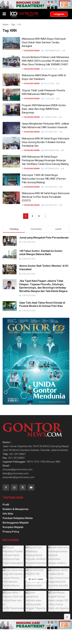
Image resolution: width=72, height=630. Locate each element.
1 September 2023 (51, 169)
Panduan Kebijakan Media (18, 518)
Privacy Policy (11, 531)
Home (5, 24)
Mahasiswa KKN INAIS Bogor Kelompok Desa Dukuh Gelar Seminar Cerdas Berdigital (44, 42)
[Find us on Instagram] (14, 487)
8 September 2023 (51, 150)
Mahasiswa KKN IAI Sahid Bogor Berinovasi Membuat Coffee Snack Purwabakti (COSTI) (45, 197)
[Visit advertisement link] (36, 4)
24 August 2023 (50, 205)
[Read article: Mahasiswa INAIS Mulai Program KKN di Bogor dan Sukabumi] (11, 80)
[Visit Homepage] (24, 14)
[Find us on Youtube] (31, 487)
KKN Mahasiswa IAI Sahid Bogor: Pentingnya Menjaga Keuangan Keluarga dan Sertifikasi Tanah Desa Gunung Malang (45, 160)
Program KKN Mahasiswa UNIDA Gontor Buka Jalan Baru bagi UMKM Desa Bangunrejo (44, 109)
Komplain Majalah (13, 527)
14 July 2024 (48, 99)
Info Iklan (8, 513)
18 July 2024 (48, 84)
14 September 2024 (51, 51)
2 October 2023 (50, 132)
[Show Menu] (4, 14)
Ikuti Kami (37, 579)
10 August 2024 (50, 69)
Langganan (59, 14)
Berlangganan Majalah (16, 522)
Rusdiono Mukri (32, 51)
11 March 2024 (50, 117)
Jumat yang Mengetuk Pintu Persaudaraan (44, 237)
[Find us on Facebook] (6, 487)
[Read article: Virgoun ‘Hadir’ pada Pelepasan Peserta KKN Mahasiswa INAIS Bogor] (11, 95)
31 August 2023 (50, 187)
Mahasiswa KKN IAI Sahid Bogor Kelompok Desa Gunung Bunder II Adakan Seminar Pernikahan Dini (45, 142)
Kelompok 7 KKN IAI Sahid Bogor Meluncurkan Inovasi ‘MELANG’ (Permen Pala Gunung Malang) (44, 179)
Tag (13, 24)
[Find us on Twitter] (22, 487)
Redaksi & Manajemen (15, 509)
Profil (6, 504)
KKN (19, 24)
